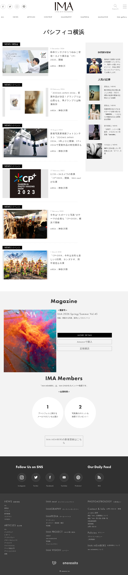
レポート (7, 535)
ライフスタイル (9, 545)
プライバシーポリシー (95, 536)
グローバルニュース (11, 540)
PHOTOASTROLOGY (104, 501)
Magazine (64, 301)
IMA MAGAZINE (51, 538)
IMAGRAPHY (62, 508)
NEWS (12, 501)
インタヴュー (8, 532)
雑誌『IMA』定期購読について (98, 515)
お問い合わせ (92, 526)
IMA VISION (57, 550)
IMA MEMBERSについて (95, 549)
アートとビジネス (10, 551)
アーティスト (50, 520)
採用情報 (91, 524)
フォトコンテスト (52, 544)
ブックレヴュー (9, 537)
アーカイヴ (8, 543)
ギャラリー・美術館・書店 (55, 523)
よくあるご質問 (93, 513)
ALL (5, 505)
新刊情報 (7, 514)
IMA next (60, 501)
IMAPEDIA (58, 516)
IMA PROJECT (60, 531)
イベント (7, 511)
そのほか (7, 519)
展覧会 (6, 508)
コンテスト (8, 516)
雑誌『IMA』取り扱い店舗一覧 (98, 518)
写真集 (48, 526)
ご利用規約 (91, 539)
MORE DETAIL (85, 335)
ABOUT (48, 536)
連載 (5, 554)
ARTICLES (13, 525)
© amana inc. (65, 571)
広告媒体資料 (92, 521)
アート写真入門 (9, 548)
